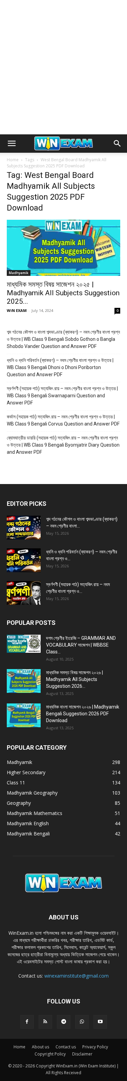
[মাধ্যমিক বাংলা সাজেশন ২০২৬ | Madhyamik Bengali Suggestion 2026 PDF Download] (24, 715)
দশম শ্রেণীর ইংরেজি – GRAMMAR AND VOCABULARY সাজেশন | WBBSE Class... (81, 644)
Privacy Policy (95, 1047)
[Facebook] (27, 1022)
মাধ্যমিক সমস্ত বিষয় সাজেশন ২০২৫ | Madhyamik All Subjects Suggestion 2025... (63, 292)
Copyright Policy (50, 1054)
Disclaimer (82, 1054)
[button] (11, 143)
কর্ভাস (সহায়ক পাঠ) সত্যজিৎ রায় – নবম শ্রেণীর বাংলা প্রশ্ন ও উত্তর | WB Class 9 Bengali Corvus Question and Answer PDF (63, 420)
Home (13, 160)
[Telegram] (63, 1022)
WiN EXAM (17, 310)
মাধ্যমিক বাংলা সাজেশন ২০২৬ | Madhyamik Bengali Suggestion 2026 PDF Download (82, 713)
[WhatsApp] (82, 1022)
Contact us (66, 1047)
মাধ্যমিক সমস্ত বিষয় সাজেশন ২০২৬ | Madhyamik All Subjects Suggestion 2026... (74, 679)
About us (40, 1047)
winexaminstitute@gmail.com (76, 975)
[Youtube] (100, 1022)
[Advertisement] (63, 67)
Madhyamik (18, 272)
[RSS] (45, 1022)
